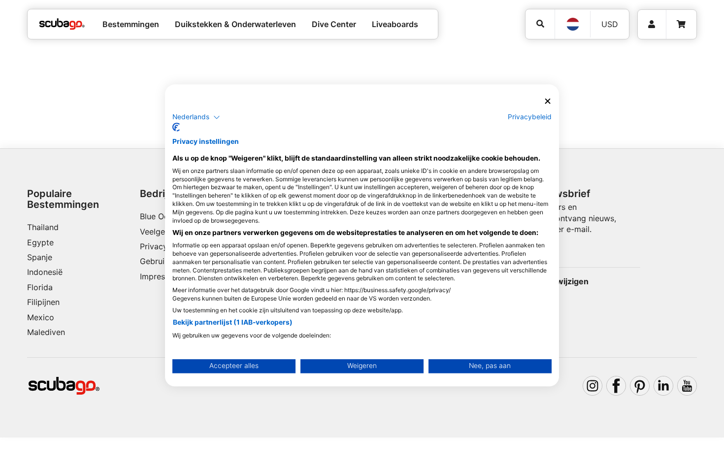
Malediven (46, 332)
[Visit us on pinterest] (640, 386)
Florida (40, 287)
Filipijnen (43, 302)
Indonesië (45, 272)
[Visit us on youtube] (687, 386)
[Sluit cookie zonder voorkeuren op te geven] (548, 101)
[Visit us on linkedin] (663, 386)
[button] (196, 117)
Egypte (40, 242)
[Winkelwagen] (681, 24)
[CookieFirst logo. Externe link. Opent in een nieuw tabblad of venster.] (176, 127)
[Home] (62, 24)
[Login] (652, 24)
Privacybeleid (530, 117)
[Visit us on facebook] (616, 386)
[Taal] (572, 24)
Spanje (39, 257)
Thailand (43, 227)
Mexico (40, 317)
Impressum (160, 276)
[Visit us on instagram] (592, 386)
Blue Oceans (163, 216)
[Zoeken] (540, 23)
